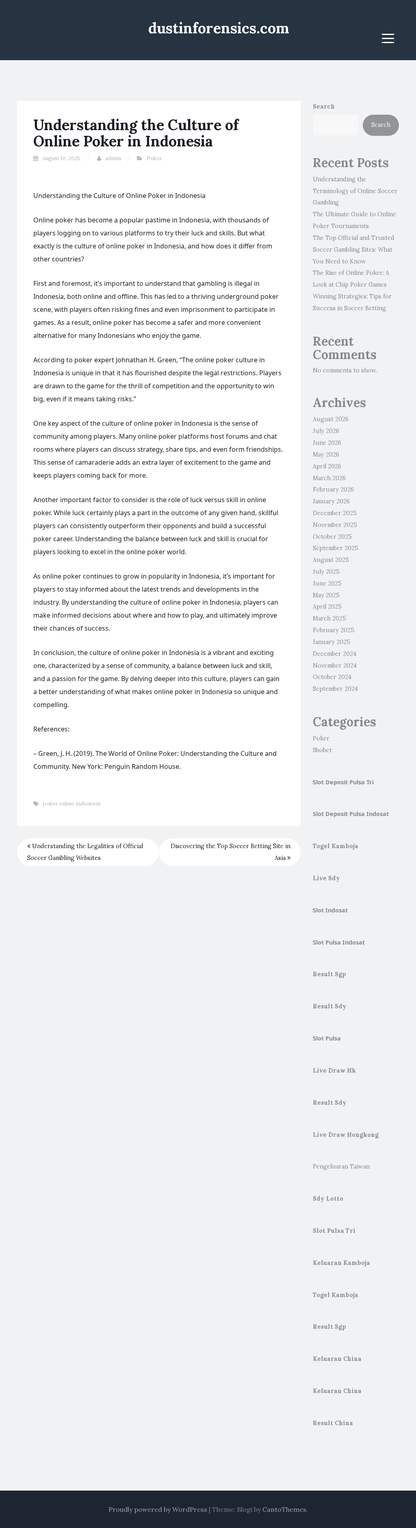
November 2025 (335, 525)
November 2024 (335, 665)
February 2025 (333, 630)
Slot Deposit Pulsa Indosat (351, 814)
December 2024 (334, 653)
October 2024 (332, 677)
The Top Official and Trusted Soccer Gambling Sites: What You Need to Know (353, 249)
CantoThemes (284, 1509)
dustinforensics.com (218, 28)
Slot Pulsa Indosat (339, 942)
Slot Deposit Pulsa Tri (343, 782)
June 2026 (327, 442)
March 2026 (329, 478)
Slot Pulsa (327, 1038)
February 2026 (333, 489)
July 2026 (326, 431)
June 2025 (327, 583)
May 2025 (326, 595)
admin (113, 158)
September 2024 (335, 688)
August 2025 (331, 560)
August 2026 (331, 419)
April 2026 (327, 466)
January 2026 (331, 501)
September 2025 (335, 548)
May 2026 (326, 454)
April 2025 (327, 606)
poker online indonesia (71, 803)
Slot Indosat (330, 910)
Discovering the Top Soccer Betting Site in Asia (230, 852)
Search (324, 106)
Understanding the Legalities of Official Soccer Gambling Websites (85, 852)
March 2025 (329, 618)
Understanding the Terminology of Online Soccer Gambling (355, 191)
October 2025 (332, 536)
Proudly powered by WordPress (157, 1509)
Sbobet (322, 750)
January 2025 (331, 642)
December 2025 (335, 513)
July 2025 (326, 571)
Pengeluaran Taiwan (341, 1166)
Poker (154, 158)
